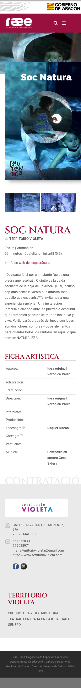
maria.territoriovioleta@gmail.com (38, 550)
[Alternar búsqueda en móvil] (56, 23)
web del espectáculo (34, 263)
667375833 (21, 541)
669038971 (21, 546)
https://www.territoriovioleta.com (38, 555)
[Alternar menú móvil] (64, 23)
